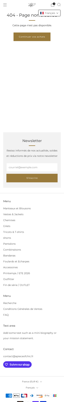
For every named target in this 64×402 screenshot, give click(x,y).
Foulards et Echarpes (16, 261)
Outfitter (8, 279)
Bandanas (9, 255)
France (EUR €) (30, 381)
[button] (49, 13)
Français (30, 387)
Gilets (6, 226)
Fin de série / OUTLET (16, 285)
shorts (7, 237)
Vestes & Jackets (13, 214)
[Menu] (5, 5)
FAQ (6, 314)
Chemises (9, 220)
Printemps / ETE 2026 (16, 273)
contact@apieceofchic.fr (18, 356)
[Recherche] (59, 4)
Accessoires (10, 267)
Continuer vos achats (32, 36)
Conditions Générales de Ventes (22, 309)
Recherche (9, 303)
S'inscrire (32, 178)
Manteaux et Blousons (17, 208)
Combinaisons (12, 249)
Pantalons (9, 243)
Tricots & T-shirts (13, 232)
